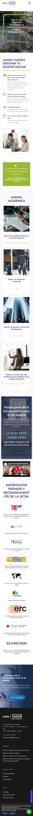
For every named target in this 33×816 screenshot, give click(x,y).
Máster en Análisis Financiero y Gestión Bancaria (16, 750)
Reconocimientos (7, 779)
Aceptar (5, 813)
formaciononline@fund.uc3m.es (11, 738)
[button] (29, 811)
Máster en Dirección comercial (11, 753)
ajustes (14, 810)
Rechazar (12, 813)
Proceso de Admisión (8, 774)
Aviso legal (6, 792)
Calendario (6, 776)
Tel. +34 (9, 735)
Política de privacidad (9, 795)
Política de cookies (8, 798)
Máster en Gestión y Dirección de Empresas (15, 756)
